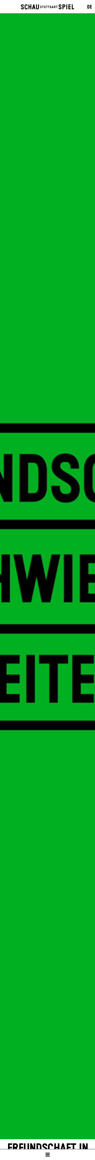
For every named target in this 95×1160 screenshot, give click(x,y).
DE (89, 7)
